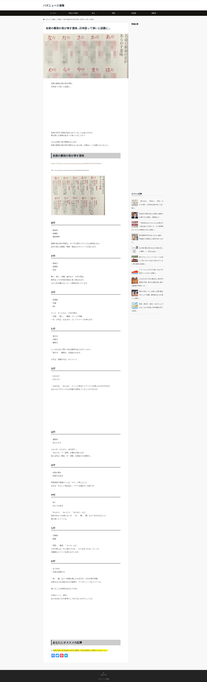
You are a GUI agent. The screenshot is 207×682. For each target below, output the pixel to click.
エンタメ (53, 13)
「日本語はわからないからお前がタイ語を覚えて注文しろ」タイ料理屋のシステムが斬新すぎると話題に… (147, 226)
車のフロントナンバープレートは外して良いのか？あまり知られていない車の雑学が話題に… (147, 260)
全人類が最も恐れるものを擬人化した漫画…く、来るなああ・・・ (151, 249)
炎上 (93, 13)
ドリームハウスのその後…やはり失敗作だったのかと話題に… (151, 271)
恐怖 (113, 13)
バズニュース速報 (53, 5)
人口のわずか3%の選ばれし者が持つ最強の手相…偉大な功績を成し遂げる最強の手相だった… (148, 282)
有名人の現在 (73, 13)
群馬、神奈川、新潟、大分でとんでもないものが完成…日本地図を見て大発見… (147, 307)
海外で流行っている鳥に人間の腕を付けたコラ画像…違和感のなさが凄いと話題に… (147, 295)
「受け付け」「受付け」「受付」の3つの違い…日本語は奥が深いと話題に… (147, 204)
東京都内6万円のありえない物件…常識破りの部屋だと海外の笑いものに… (147, 238)
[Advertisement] (86, 113)
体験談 (153, 13)
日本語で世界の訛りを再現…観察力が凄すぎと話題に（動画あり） (151, 215)
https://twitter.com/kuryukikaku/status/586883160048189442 (76, 163)
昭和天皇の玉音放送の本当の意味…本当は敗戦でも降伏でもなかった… (80, 650)
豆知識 (133, 13)
